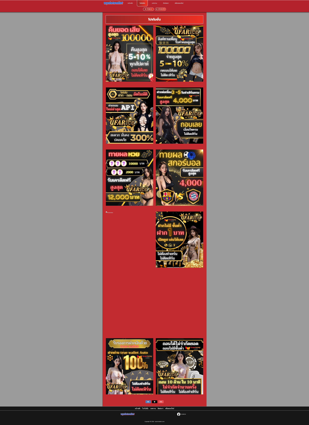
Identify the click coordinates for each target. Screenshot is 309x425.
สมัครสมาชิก (161, 9)
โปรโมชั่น (142, 3)
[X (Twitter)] (154, 401)
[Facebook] (148, 401)
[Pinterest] (161, 401)
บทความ (154, 3)
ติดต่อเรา (166, 3)
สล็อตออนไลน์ (179, 3)
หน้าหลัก (130, 3)
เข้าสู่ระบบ (149, 9)
